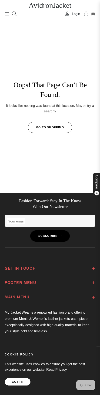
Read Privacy (56, 369)
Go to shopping (50, 127)
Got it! (17, 381)
